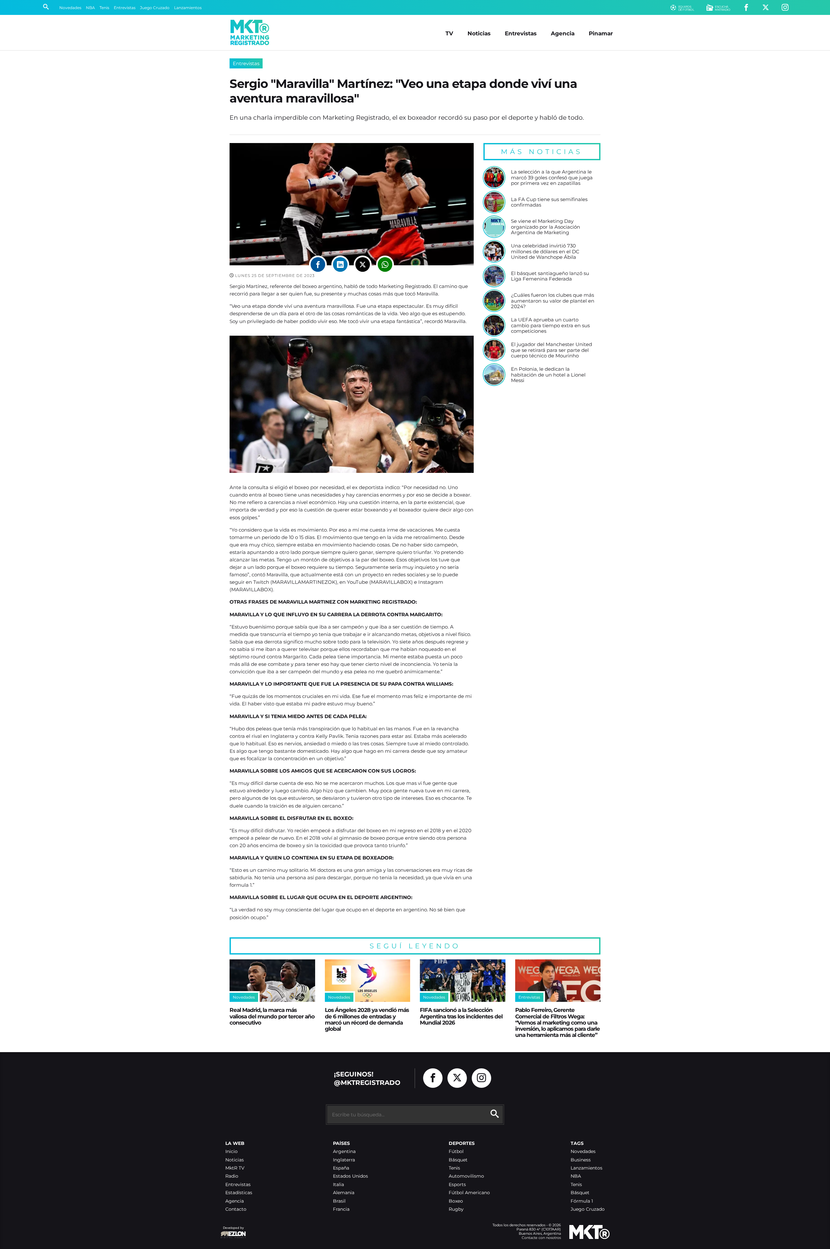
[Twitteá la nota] (363, 264)
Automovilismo (466, 1176)
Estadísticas (238, 1192)
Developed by (232, 1231)
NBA (90, 7)
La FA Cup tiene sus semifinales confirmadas (549, 202)
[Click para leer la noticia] (494, 177)
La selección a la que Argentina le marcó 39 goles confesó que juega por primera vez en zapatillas (552, 177)
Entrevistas (125, 7)
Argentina (344, 1151)
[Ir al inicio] (250, 32)
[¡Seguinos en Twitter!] (765, 7)
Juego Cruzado (155, 7)
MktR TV (234, 1168)
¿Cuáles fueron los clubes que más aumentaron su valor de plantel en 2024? (552, 300)
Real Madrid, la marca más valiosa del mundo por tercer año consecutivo (272, 1016)
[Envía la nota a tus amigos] (385, 264)
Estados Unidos (350, 1176)
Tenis (104, 7)
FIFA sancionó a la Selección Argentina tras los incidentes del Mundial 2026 (461, 1016)
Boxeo (456, 1201)
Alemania (343, 1192)
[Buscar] (46, 7)
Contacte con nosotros (541, 1237)
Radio (231, 1176)
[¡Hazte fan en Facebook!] (746, 7)
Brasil (339, 1201)
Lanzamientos (188, 7)
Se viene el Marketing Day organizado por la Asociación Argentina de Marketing (545, 226)
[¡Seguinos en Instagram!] (785, 7)
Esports (457, 1184)
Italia (338, 1184)
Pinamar (601, 33)
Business (581, 1160)
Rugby (456, 1209)
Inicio (231, 1151)
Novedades (70, 7)
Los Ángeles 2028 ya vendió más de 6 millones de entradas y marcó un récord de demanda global (367, 1019)
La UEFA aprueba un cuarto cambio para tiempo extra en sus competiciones (550, 325)
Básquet (458, 1160)
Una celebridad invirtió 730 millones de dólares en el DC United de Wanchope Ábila (545, 251)
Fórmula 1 (582, 1201)
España (341, 1168)
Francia (341, 1209)
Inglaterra (344, 1160)
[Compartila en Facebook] (318, 264)
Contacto (235, 1209)
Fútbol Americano (469, 1192)
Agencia (563, 33)
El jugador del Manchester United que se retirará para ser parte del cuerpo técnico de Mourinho (551, 350)
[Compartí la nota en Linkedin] (340, 264)
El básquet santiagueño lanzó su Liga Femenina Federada (550, 276)
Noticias (479, 33)
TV (449, 33)
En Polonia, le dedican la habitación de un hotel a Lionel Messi (548, 374)
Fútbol (456, 1151)
